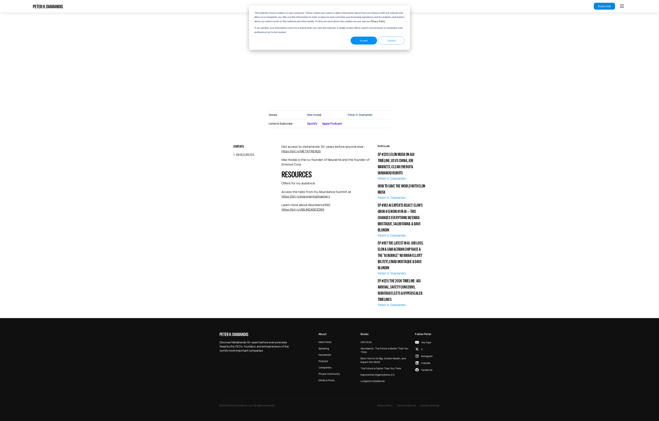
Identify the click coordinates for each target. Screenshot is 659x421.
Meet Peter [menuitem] (325, 342)
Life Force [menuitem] (366, 342)
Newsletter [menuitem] (325, 354)
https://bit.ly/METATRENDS (301, 151)
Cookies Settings (429, 405)
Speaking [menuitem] (324, 348)
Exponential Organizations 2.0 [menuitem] (378, 374)
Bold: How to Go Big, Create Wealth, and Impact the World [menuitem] (383, 360)
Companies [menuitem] (325, 367)
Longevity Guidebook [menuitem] (373, 381)
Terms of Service (406, 405)
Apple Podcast (332, 123)
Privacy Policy (378, 21)
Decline (392, 40)
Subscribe (604, 6)
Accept (364, 40)
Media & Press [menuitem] (327, 380)
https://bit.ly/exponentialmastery (305, 196)
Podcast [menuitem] (323, 361)
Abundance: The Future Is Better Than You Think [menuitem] (384, 350)
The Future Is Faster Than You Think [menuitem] (381, 368)
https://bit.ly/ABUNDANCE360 (302, 209)
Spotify (312, 123)
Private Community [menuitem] (329, 373)
